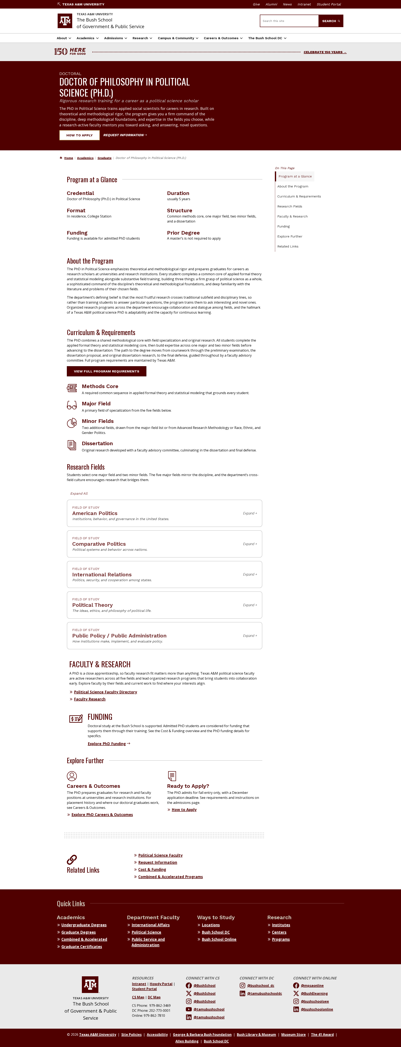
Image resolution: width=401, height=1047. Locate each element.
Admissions (113, 38)
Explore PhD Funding (107, 743)
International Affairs (151, 924)
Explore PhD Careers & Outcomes (102, 814)
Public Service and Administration (148, 942)
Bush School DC (216, 932)
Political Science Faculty (160, 855)
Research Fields (289, 206)
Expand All (79, 493)
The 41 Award (322, 1034)
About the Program (292, 186)
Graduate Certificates (81, 946)
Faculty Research (89, 698)
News (287, 4)
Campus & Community (176, 38)
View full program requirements (106, 371)
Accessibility (157, 1034)
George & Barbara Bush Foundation (202, 1034)
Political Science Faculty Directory (105, 691)
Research (140, 38)
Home (68, 158)
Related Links (287, 246)
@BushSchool (205, 985)
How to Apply (79, 135)
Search (329, 21)
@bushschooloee (315, 1001)
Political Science (146, 932)
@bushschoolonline (317, 1009)
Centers (279, 932)
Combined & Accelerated (84, 939)
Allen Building (187, 1041)
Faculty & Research (292, 216)
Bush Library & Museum (256, 1034)
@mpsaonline (312, 985)
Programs (281, 939)
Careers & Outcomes (221, 38)
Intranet (304, 4)
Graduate (105, 158)
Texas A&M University (83, 4)
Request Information (123, 135)
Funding (283, 226)
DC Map (154, 997)
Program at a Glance (295, 176)
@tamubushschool (209, 1009)
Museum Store (293, 1034)
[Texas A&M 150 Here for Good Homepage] (71, 52)
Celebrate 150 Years (323, 52)
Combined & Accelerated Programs (170, 876)
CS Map (138, 997)
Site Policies (131, 1034)
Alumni (271, 4)
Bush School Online (219, 939)
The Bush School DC (265, 38)
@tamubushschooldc (264, 993)
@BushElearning (314, 993)
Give (256, 4)
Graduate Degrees (78, 932)
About (62, 38)
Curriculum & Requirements (299, 196)
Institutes (281, 924)
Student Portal (329, 4)
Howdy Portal (161, 984)
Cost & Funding (152, 869)
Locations (211, 924)
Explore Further (289, 236)
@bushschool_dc (260, 985)
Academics (85, 38)
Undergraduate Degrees (84, 924)
